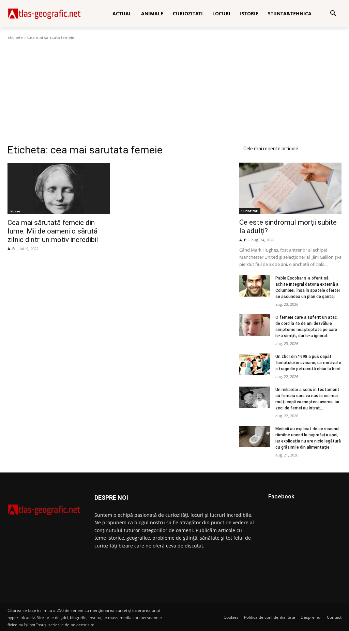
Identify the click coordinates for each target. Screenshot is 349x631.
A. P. (11, 248)
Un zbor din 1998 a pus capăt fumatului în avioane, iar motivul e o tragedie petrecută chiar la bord (308, 362)
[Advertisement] (174, 92)
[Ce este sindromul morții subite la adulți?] (290, 188)
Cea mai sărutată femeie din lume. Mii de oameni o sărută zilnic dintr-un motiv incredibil (52, 231)
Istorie (15, 211)
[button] (333, 13)
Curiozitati (249, 210)
